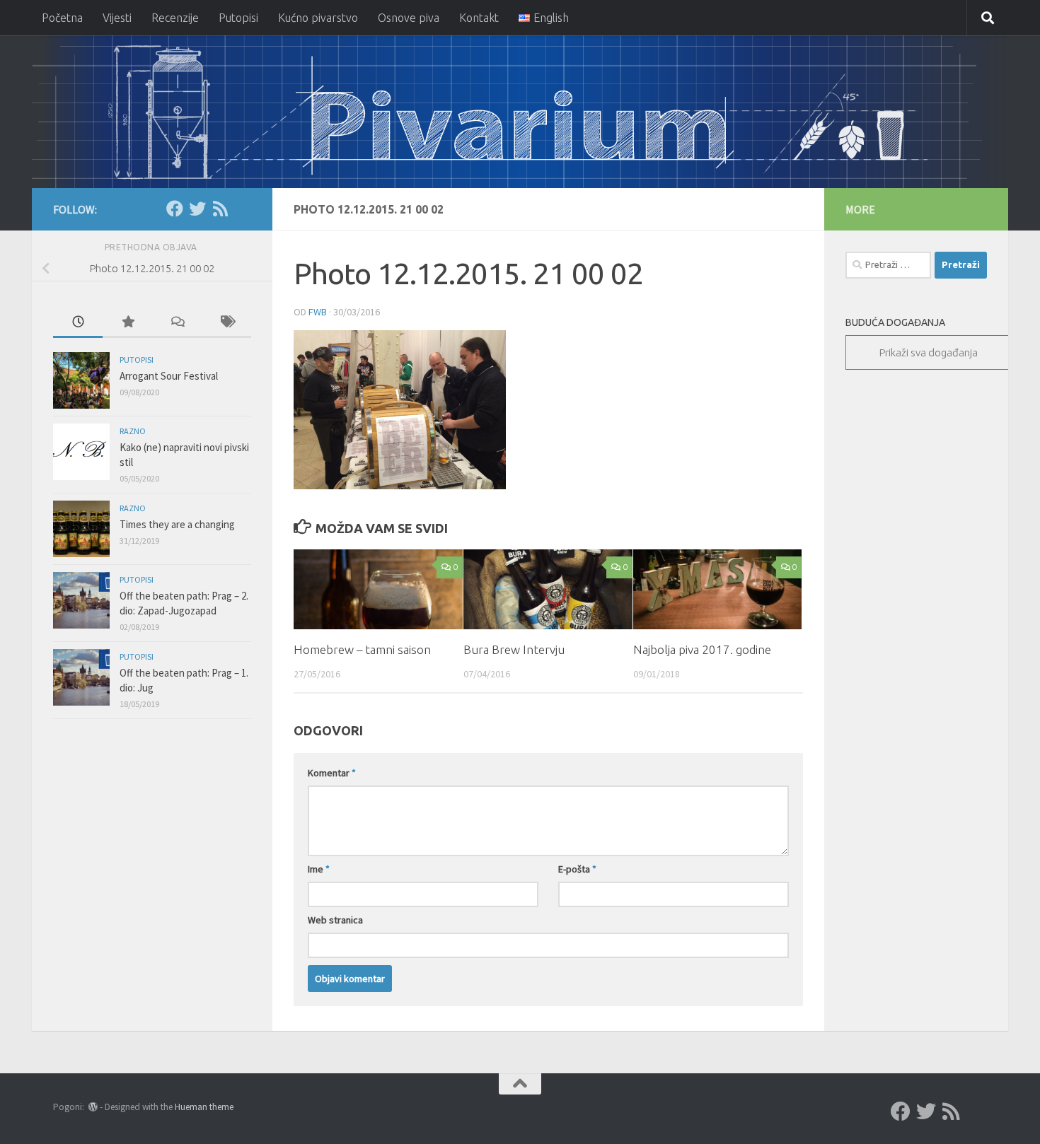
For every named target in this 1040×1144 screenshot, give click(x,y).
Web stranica (335, 920)
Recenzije (175, 17)
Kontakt (479, 17)
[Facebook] (174, 208)
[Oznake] (226, 323)
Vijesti (117, 17)
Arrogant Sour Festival (169, 376)
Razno (133, 431)
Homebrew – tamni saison (362, 649)
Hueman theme (204, 1107)
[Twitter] (197, 208)
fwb (317, 311)
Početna (62, 17)
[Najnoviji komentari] (177, 323)
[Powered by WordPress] (93, 1106)
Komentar (332, 772)
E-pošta (577, 869)
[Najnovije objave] (78, 323)
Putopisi (238, 17)
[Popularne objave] (127, 323)
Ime (319, 869)
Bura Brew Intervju (514, 649)
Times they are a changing (177, 524)
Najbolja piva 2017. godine (702, 649)
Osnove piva (408, 17)
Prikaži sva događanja (928, 352)
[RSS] (220, 208)
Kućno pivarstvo (318, 17)
